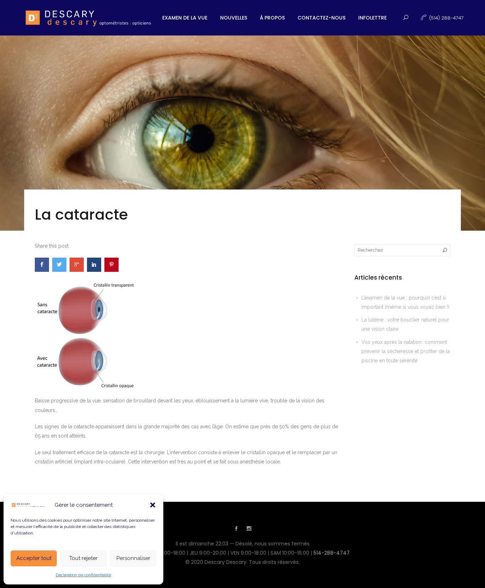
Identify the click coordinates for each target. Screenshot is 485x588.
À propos (272, 17)
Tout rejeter (83, 558)
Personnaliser (133, 558)
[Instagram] (249, 529)
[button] (152, 505)
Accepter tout (33, 558)
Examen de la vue (184, 17)
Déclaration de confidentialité (83, 574)
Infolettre (372, 17)
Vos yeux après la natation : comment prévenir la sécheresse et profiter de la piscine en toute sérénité (405, 351)
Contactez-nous (321, 17)
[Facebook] (236, 529)
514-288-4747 (332, 552)
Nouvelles (233, 17)
